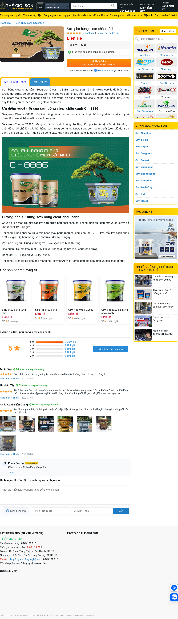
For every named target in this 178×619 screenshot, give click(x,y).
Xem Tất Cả (168, 31)
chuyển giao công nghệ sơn (25, 559)
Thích (16, 378)
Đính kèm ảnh (18, 510)
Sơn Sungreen (143, 180)
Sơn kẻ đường (144, 187)
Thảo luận (5, 378)
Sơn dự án (141, 139)
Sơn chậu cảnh (144, 166)
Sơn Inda (140, 194)
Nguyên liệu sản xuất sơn (77, 15)
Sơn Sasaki (142, 160)
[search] (113, 6)
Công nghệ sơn (52, 15)
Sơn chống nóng (145, 173)
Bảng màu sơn (167, 6)
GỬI (121, 511)
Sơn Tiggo (141, 146)
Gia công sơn (117, 15)
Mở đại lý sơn (100, 15)
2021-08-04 (27, 378)
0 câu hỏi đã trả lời (108, 32)
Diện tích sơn (147, 6)
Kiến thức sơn (134, 15)
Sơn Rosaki (142, 200)
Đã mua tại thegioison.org (30, 369)
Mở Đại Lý (40, 81)
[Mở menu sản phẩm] (40, 5)
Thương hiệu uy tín (10, 15)
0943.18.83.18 (105, 70)
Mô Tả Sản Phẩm (15, 81)
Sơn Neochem (143, 133)
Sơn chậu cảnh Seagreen (30, 22)
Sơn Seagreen (143, 153)
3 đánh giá (89, 32)
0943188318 (128, 6)
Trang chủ (5, 22)
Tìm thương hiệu (32, 15)
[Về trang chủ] (18, 6)
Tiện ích (148, 15)
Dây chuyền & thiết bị (166, 15)
